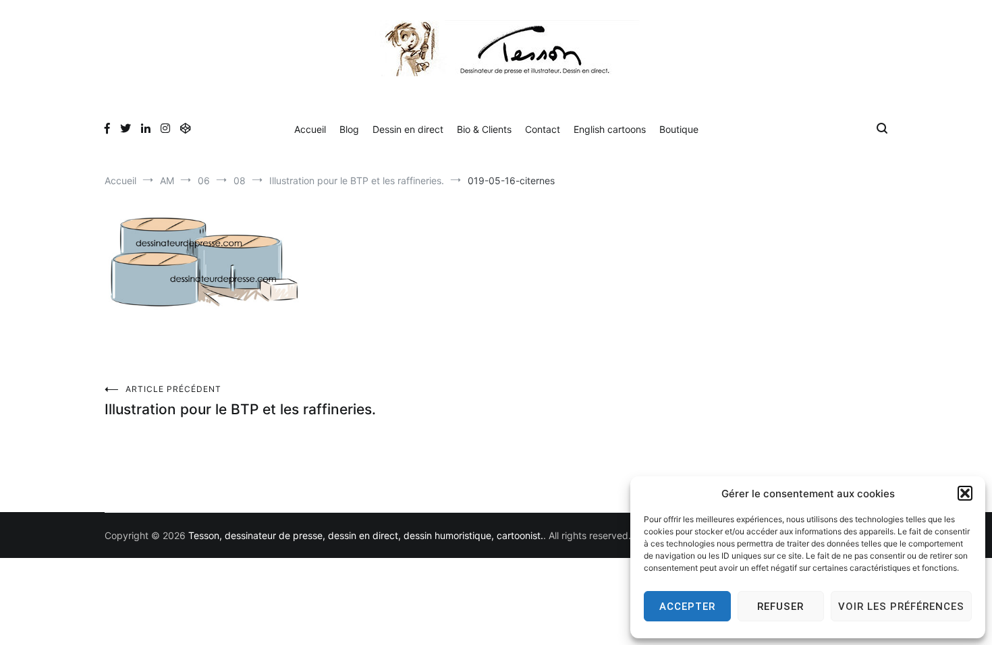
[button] (965, 493)
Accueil (310, 129)
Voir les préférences (901, 606)
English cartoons (610, 129)
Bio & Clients (484, 129)
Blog (349, 129)
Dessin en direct (408, 129)
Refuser (780, 606)
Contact (542, 129)
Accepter (687, 606)
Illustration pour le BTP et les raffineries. (240, 401)
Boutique (678, 129)
